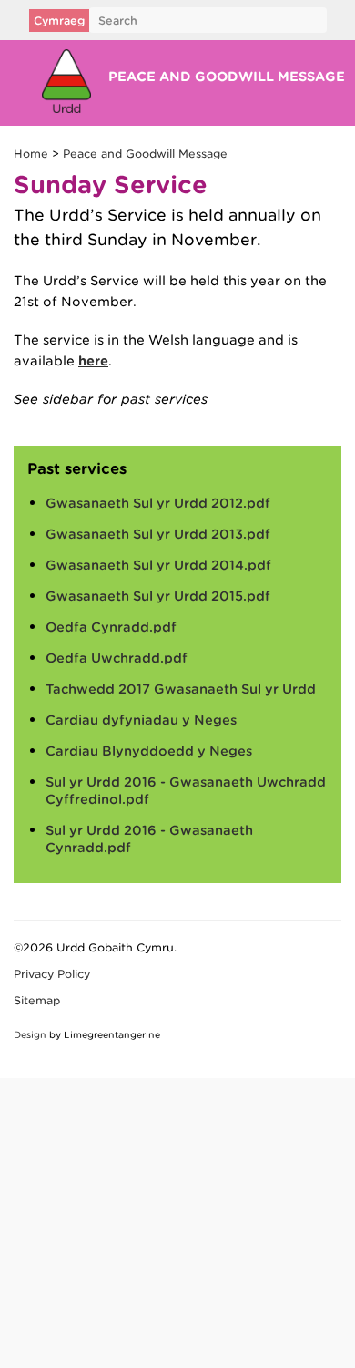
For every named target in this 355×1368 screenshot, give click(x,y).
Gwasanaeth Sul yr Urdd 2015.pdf (158, 596)
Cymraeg (59, 20)
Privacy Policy (52, 974)
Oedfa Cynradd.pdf (111, 627)
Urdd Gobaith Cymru (66, 81)
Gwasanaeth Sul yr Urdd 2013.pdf (158, 534)
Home (31, 153)
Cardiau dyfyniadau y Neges (141, 720)
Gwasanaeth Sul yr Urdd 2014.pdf (158, 565)
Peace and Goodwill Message (228, 76)
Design (30, 1034)
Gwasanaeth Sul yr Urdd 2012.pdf (158, 503)
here (93, 361)
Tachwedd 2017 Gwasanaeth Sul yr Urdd (181, 689)
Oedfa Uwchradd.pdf (117, 658)
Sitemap (37, 1000)
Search (117, 20)
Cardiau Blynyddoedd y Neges (149, 751)
